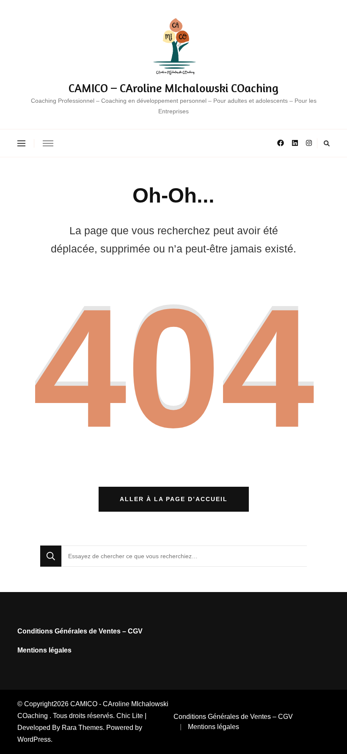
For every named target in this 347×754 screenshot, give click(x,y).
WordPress (34, 739)
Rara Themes (82, 727)
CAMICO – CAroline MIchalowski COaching (173, 88)
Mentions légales (44, 650)
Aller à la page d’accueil (174, 499)
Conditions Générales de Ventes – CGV (80, 631)
